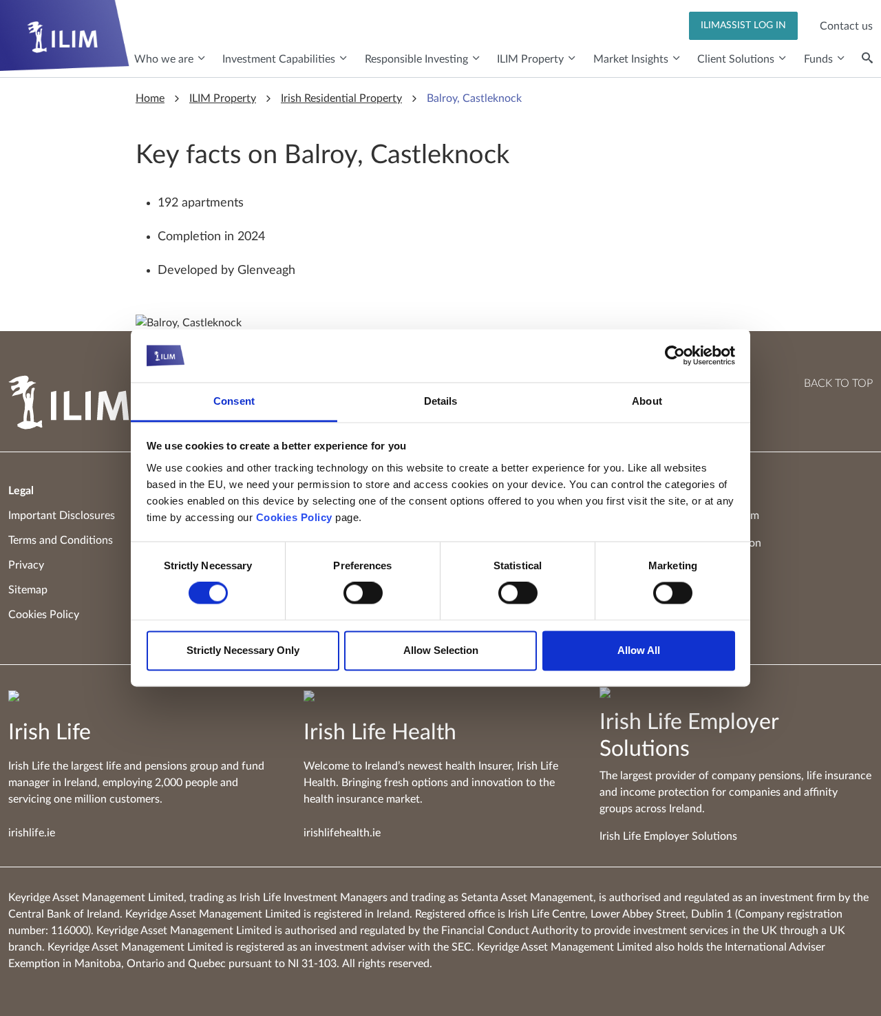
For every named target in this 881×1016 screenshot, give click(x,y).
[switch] (363, 593)
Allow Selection (440, 650)
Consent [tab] (234, 401)
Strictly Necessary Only (243, 650)
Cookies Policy (294, 517)
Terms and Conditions (60, 540)
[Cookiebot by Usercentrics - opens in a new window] (675, 356)
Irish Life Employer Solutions (668, 836)
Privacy (26, 565)
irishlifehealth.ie (342, 832)
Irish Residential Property (341, 98)
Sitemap (27, 589)
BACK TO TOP (838, 383)
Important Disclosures (61, 515)
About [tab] (647, 401)
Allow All (638, 650)
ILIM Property (222, 98)
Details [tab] (441, 401)
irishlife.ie (31, 832)
